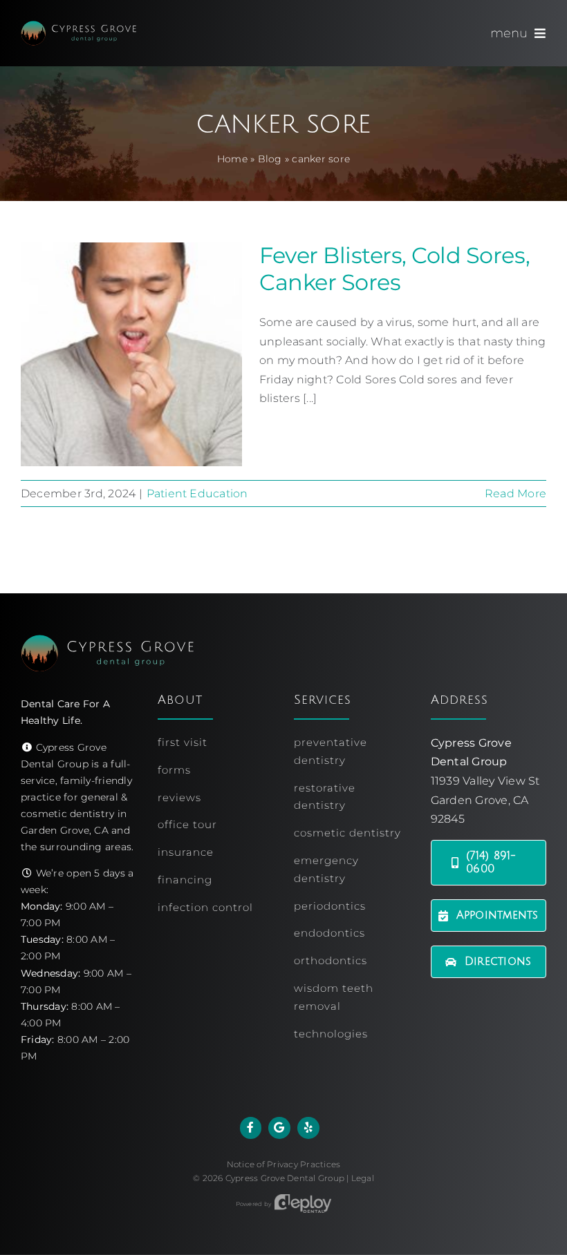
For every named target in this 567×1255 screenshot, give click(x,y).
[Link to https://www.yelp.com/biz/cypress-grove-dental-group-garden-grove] (308, 1128)
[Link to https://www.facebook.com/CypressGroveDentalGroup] (251, 1128)
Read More (515, 493)
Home (232, 159)
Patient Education (197, 493)
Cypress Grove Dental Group (284, 1178)
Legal (362, 1178)
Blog (270, 159)
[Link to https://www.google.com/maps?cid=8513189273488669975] (279, 1128)
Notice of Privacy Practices (283, 1164)
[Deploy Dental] (303, 1203)
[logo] (78, 25)
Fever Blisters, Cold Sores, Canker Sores (394, 268)
